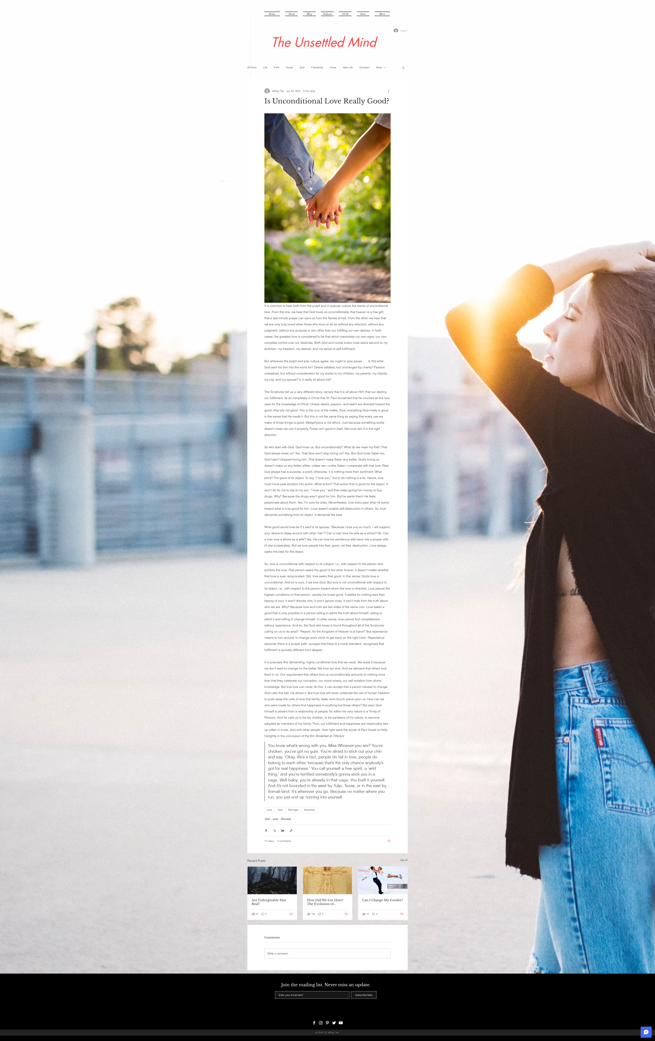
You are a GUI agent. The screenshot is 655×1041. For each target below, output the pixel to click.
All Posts (252, 67)
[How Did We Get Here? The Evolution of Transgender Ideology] (327, 880)
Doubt (289, 67)
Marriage (293, 809)
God (302, 67)
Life (265, 67)
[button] (381, 14)
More (379, 67)
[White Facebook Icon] (314, 1022)
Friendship (317, 67)
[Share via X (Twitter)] (274, 830)
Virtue (333, 67)
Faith (276, 67)
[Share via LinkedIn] (282, 830)
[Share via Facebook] (266, 830)
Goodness (309, 809)
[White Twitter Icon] (334, 1022)
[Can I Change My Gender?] (382, 880)
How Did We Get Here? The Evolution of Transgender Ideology (325, 902)
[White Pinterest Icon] (327, 1022)
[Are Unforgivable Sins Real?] (272, 880)
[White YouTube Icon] (340, 1022)
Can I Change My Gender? (382, 900)
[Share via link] (291, 830)
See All (404, 860)
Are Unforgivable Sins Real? (269, 902)
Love (269, 809)
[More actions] (389, 91)
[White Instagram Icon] (320, 1022)
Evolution (364, 67)
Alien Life (348, 67)
